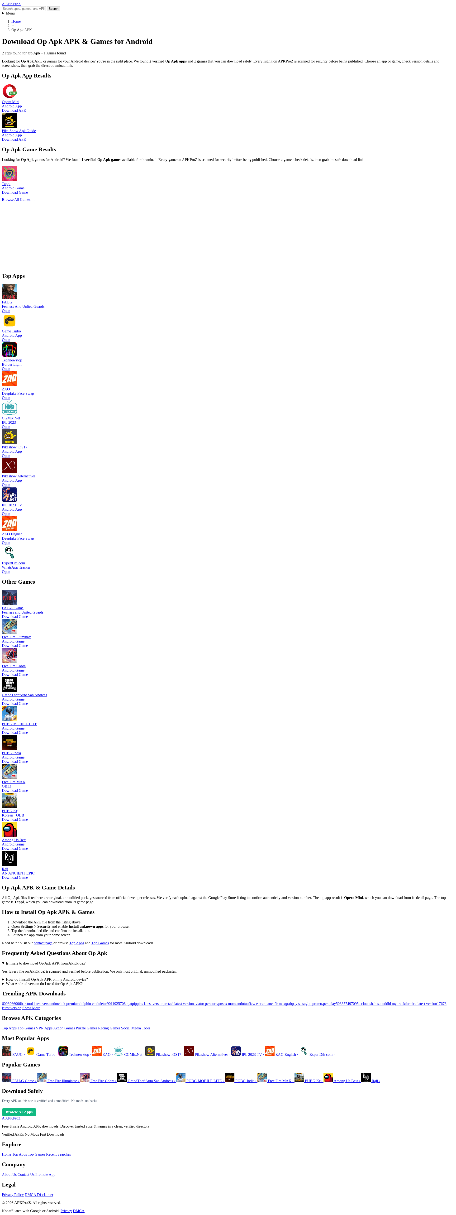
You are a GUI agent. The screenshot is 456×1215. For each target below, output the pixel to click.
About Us (9, 1174)
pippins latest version (147, 1004)
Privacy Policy (13, 1195)
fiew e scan (257, 1004)
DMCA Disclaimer (39, 1195)
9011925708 (116, 1004)
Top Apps (76, 943)
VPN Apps (44, 1028)
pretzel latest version (178, 1004)
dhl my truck (395, 1004)
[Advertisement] (144, 235)
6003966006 (11, 1004)
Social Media (131, 1028)
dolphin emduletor (93, 1004)
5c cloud (363, 1004)
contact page (43, 943)
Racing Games (109, 1028)
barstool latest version (37, 1004)
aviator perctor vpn (208, 1004)
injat (129, 1004)
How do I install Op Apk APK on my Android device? (47, 979)
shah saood (378, 1004)
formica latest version (421, 1004)
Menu (10, 13)
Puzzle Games (86, 1028)
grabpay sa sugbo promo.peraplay (310, 1004)
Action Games (64, 1028)
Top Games (100, 943)
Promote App (45, 1174)
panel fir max (275, 1004)
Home (6, 1154)
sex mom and (232, 1004)
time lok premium (66, 1004)
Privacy (66, 1211)
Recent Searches (58, 1154)
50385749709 (346, 1004)
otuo (245, 1004)
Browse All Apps (19, 1112)
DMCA (79, 1211)
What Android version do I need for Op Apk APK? (44, 984)
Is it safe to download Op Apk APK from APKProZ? (46, 963)
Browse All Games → (18, 199)
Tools (146, 1028)
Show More (31, 1008)
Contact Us (26, 1174)
